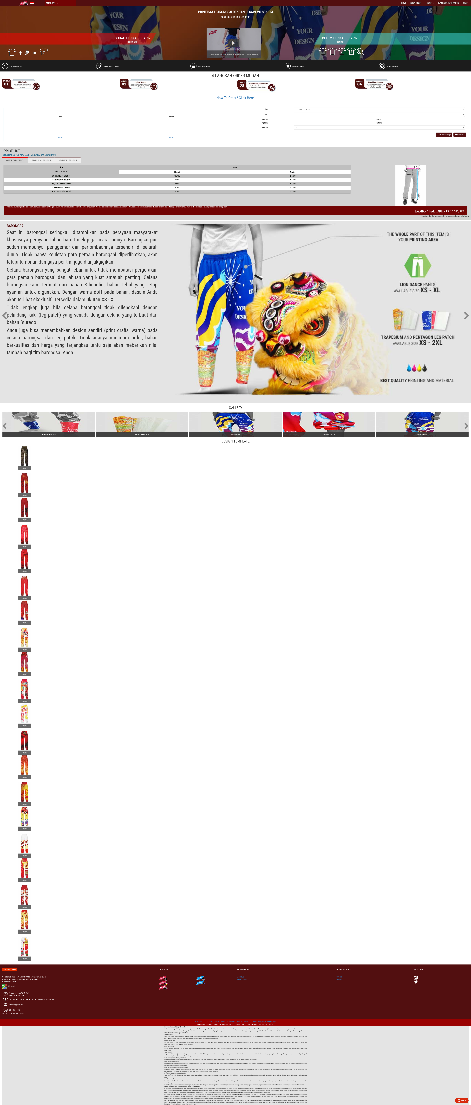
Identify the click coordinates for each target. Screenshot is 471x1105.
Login (429, 3)
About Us (240, 977)
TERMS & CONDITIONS (267, 1022)
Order (465, 3)
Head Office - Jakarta (9, 969)
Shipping (338, 979)
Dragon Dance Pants (15, 160)
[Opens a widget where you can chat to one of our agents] (462, 1101)
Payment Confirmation (448, 3)
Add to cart (460, 135)
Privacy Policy (242, 979)
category (51, 3)
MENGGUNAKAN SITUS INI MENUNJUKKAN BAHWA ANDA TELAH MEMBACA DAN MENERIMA (227, 1022)
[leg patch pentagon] (142, 424)
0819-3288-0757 (14, 1010)
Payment (338, 977)
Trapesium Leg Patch (41, 160)
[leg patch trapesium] (48, 424)
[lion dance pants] (235, 424)
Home (403, 3)
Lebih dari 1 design (444, 135)
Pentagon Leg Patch (68, 160)
